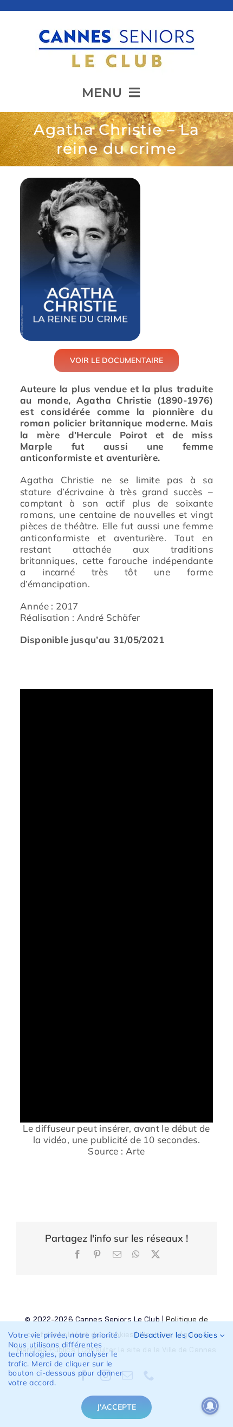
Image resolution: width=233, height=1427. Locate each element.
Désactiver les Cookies (176, 1335)
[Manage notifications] (210, 1406)
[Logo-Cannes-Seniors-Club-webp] (116, 25)
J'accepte (116, 1407)
